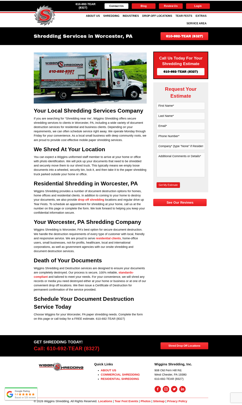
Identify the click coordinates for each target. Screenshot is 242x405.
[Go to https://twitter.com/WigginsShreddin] (174, 389)
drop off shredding (91, 199)
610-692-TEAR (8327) (85, 5)
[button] (184, 36)
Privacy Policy (177, 401)
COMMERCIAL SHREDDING (120, 374)
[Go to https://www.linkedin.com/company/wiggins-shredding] (182, 389)
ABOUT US (108, 370)
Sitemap (159, 401)
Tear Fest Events (126, 401)
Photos (146, 401)
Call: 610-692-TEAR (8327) (66, 348)
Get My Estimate (168, 185)
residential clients (108, 238)
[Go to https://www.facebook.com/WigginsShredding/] (157, 389)
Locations (105, 401)
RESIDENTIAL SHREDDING (120, 379)
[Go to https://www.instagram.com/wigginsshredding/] (166, 389)
